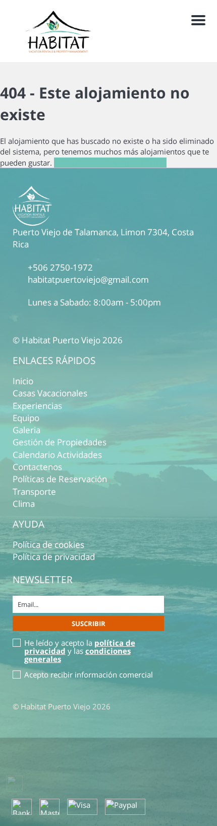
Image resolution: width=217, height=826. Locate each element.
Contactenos (37, 467)
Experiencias (37, 405)
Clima (24, 503)
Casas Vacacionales (50, 393)
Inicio (23, 381)
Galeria (26, 430)
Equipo (26, 418)
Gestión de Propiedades (59, 442)
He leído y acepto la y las (79, 651)
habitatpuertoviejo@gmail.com (88, 279)
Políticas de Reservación (60, 479)
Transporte (34, 491)
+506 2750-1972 (60, 267)
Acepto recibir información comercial (88, 674)
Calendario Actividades (57, 454)
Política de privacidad (54, 556)
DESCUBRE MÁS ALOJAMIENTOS (110, 163)
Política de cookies (48, 544)
